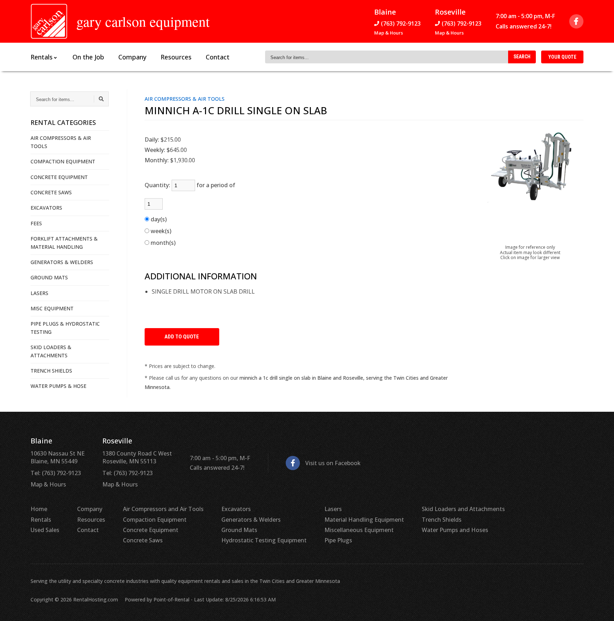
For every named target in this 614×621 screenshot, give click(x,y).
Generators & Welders (251, 519)
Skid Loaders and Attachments (463, 509)
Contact (218, 57)
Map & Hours (388, 33)
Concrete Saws (143, 540)
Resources (176, 57)
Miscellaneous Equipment (359, 530)
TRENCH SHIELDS (51, 370)
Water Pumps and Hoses (455, 530)
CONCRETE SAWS (51, 192)
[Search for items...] (101, 99)
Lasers (333, 509)
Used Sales (45, 530)
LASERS (39, 293)
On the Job (88, 57)
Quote (562, 57)
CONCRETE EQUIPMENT (59, 177)
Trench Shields (442, 519)
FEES (36, 223)
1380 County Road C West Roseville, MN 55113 (137, 457)
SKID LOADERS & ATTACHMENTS (51, 351)
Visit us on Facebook (333, 463)
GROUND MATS (49, 277)
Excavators (236, 509)
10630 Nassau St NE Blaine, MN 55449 (58, 457)
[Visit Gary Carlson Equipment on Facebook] (576, 21)
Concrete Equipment (150, 530)
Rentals (41, 519)
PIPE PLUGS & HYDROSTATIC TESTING (65, 327)
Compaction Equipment (155, 519)
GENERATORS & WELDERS (62, 262)
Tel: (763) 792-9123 (56, 473)
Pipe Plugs (338, 540)
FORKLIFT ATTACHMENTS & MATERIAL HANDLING (64, 242)
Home (39, 509)
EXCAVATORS (46, 207)
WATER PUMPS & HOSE (58, 386)
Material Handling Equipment (364, 519)
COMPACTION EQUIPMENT (63, 161)
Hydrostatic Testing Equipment (264, 540)
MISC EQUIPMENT (52, 308)
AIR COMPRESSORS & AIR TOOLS (61, 142)
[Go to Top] (600, 608)
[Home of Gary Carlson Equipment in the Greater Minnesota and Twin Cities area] (49, 21)
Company (132, 57)
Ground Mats (239, 530)
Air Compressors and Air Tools (163, 509)
